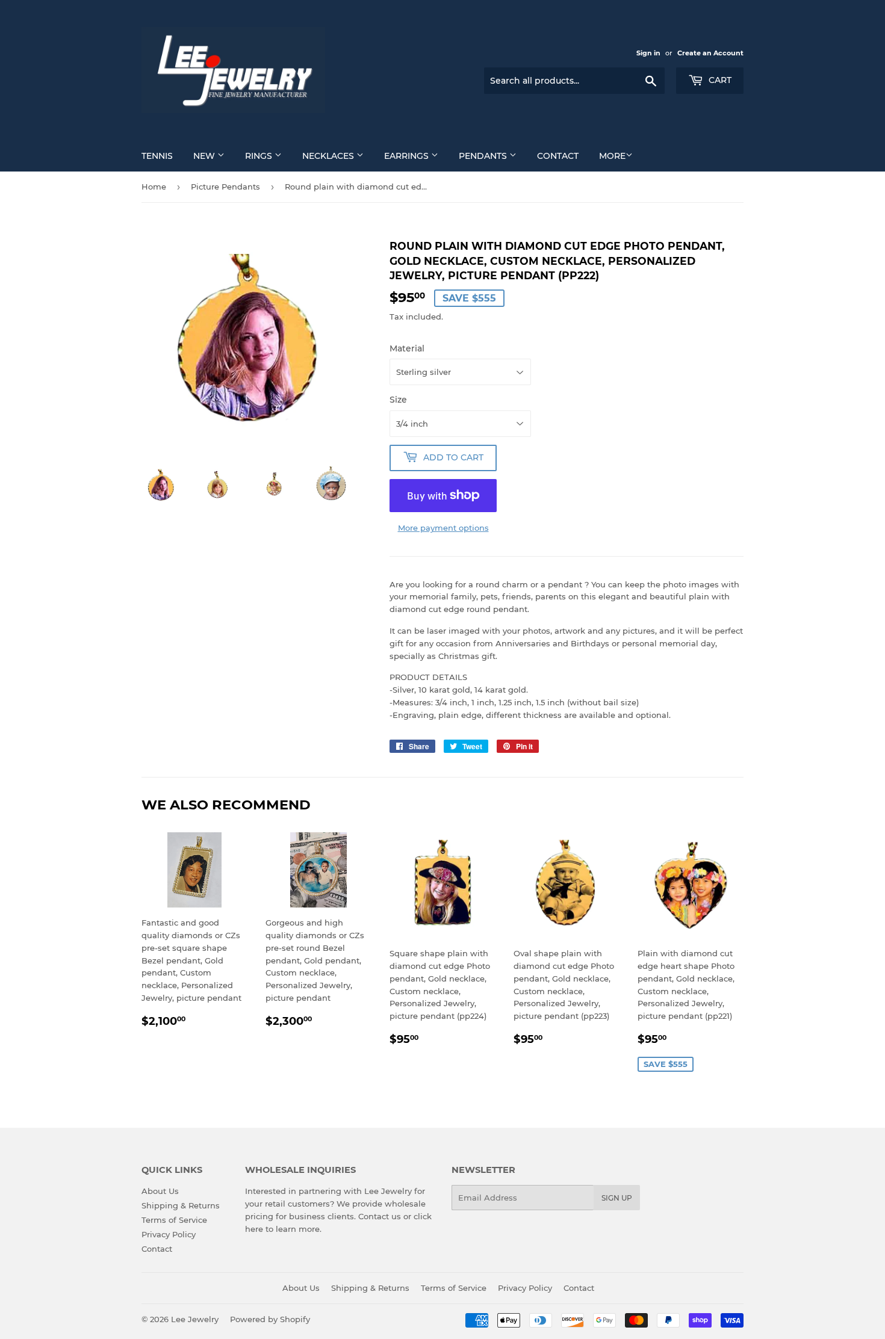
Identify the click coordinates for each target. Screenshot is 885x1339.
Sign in (648, 53)
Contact (558, 155)
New (205, 155)
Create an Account (710, 53)
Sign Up (616, 1197)
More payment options (443, 528)
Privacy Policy (168, 1234)
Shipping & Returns (180, 1205)
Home (153, 186)
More (612, 155)
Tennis (157, 155)
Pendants (484, 155)
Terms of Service (174, 1220)
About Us (160, 1191)
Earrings (407, 155)
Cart (718, 80)
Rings (260, 155)
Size (398, 399)
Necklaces (329, 155)
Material (407, 348)
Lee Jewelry (195, 1319)
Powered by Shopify (270, 1319)
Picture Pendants (225, 186)
